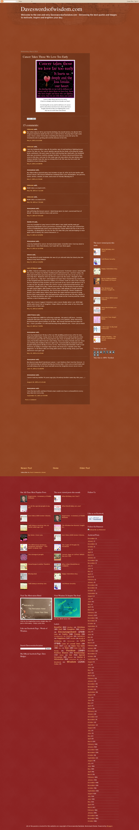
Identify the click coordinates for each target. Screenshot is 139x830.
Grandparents (58, 636)
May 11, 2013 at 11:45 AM (35, 216)
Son (70, 655)
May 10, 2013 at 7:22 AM (35, 191)
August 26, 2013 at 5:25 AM (36, 382)
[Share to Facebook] (33, 119)
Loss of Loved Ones (71, 644)
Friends (77, 634)
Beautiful (58, 627)
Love (56, 646)
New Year (78, 648)
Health (73, 638)
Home (56, 468)
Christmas (81, 627)
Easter (82, 629)
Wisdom (71, 661)
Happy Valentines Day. (109, 269)
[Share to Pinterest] (35, 119)
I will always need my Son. (37, 583)
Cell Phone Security (108, 259)
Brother (70, 627)
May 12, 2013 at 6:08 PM (35, 309)
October (90, 547)
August (90, 596)
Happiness (61, 638)
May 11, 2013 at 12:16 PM (35, 235)
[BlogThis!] (30, 119)
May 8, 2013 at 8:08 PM (34, 164)
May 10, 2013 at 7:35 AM (35, 202)
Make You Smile (78, 646)
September (91, 593)
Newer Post (26, 468)
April (89, 552)
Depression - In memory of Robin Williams (39, 497)
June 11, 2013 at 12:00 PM (35, 369)
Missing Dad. (32, 574)
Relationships (79, 653)
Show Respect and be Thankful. (39, 564)
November (91, 563)
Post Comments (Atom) (38, 472)
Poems (56, 651)
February (91, 579)
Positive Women (61, 653)
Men (60, 648)
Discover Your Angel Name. (108, 318)
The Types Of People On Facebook (70, 545)
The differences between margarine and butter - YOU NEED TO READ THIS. (37, 546)
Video (81, 659)
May (89, 571)
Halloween (81, 636)
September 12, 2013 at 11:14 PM (37, 395)
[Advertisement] (69, 34)
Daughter (71, 629)
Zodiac (56, 664)
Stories (70, 657)
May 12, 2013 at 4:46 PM (35, 262)
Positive (70, 650)
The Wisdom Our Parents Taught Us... (108, 289)
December (91, 538)
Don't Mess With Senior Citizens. (109, 298)
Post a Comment (30, 400)
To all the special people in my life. (39, 507)
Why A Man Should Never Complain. (71, 565)
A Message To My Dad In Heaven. (109, 327)
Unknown (30, 129)
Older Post (85, 468)
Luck (65, 646)
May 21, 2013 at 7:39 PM (35, 326)
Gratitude (69, 636)
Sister (62, 655)
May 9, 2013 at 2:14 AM (34, 179)
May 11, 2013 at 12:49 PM (35, 248)
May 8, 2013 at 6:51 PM (34, 140)
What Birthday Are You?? (107, 250)
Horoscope (71, 641)
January (90, 541)
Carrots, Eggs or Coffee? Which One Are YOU (73, 555)
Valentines (72, 659)
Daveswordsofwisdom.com (51, 9)
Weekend (57, 662)
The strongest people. (36, 554)
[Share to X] (31, 119)
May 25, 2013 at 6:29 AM (35, 353)
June (89, 568)
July (89, 549)
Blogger (110, 826)
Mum (67, 648)
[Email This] (28, 119)
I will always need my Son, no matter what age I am (38, 526)
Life (83, 640)
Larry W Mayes (32, 268)
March (90, 555)
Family (65, 634)
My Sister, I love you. (35, 535)
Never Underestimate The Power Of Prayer (108, 279)
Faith (55, 634)
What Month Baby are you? (109, 308)
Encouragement (67, 631)
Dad (60, 629)
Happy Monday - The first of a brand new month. (108, 338)
